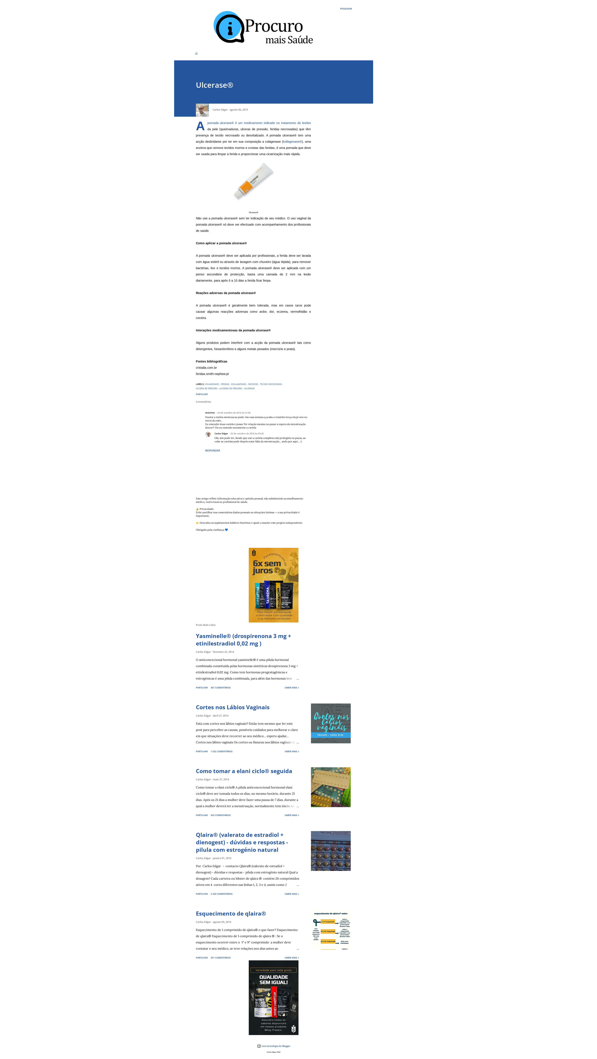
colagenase (212, 384)
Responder (212, 450)
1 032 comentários (222, 751)
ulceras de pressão (231, 388)
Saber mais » (292, 687)
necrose (253, 384)
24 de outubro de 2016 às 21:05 (234, 412)
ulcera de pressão (207, 388)
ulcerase (249, 388)
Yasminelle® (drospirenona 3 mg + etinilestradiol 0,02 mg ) (243, 639)
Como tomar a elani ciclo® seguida (244, 771)
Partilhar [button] (202, 394)
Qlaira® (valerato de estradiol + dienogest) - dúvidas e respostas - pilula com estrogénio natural (242, 842)
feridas (225, 384)
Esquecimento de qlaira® (231, 913)
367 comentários (221, 687)
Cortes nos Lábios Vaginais (233, 707)
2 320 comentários (222, 893)
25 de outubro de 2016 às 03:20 (247, 433)
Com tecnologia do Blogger (275, 1046)
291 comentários (221, 957)
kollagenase (291, 141)
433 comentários (221, 815)
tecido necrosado (271, 384)
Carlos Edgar (221, 433)
